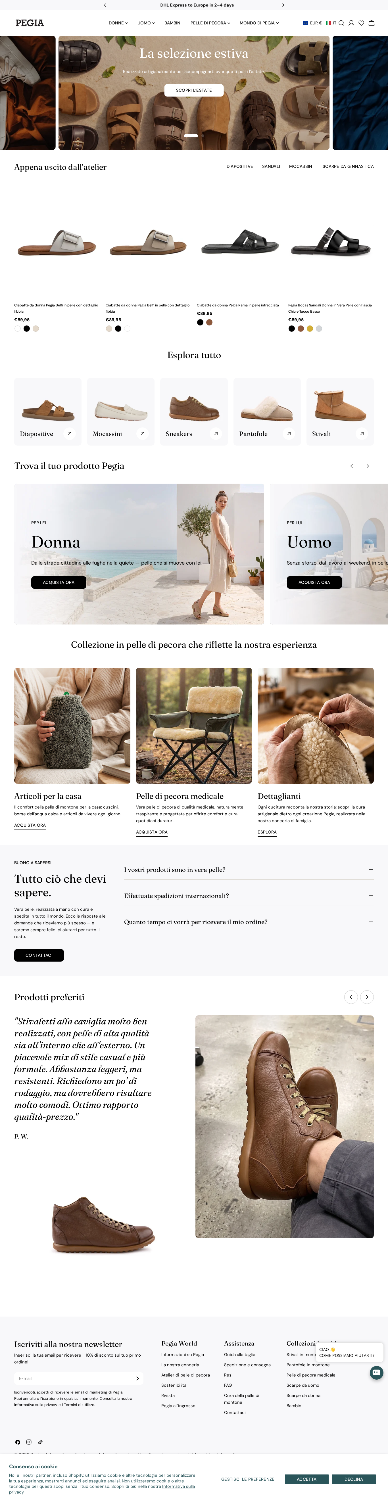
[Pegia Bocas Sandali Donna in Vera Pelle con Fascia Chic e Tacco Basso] (331, 241)
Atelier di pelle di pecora (185, 1375)
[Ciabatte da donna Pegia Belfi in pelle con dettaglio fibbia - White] (17, 328)
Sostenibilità (173, 1385)
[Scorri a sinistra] (351, 466)
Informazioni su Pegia (182, 1354)
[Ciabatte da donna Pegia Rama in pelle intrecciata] (240, 241)
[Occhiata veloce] (92, 195)
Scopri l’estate (194, 90)
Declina (354, 1479)
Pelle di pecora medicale (311, 1375)
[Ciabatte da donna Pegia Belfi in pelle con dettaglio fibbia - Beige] (35, 328)
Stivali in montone (305, 1354)
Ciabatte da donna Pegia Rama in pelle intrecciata (238, 305)
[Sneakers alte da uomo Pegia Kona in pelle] (103, 1235)
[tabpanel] (194, 258)
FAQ (228, 1385)
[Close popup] (370, 1347)
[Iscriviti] (137, 1378)
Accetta (306, 1479)
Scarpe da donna (303, 1395)
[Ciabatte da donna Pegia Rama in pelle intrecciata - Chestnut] (209, 322)
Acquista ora (59, 582)
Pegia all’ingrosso (178, 1406)
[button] (319, 23)
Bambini (295, 1406)
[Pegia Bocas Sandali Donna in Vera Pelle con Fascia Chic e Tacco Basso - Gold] (309, 328)
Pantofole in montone (308, 1365)
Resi (228, 1375)
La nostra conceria (180, 1365)
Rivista (168, 1395)
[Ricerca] (341, 23)
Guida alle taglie (239, 1354)
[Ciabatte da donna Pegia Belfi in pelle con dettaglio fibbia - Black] (26, 328)
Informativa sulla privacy (35, 1404)
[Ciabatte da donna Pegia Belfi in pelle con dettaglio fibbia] (57, 241)
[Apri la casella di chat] (376, 1373)
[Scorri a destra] (367, 466)
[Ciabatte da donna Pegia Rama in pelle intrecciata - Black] (200, 322)
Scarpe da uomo (303, 1385)
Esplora (267, 832)
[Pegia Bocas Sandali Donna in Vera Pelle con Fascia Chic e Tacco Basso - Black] (291, 328)
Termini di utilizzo (79, 1404)
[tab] (240, 167)
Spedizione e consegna (247, 1365)
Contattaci (39, 955)
